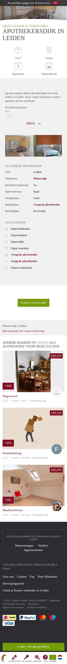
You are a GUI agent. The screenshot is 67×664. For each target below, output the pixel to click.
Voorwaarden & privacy (14, 604)
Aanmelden (14, 661)
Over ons (8, 576)
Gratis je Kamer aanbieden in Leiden (26, 590)
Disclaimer (33, 604)
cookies (25, 3)
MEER (31, 123)
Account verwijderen (36, 607)
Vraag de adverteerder (47, 204)
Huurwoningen (24, 545)
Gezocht (37, 661)
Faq (32, 576)
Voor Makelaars (47, 576)
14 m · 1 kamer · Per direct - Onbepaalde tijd (25, 515)
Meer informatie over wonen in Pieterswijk (23, 331)
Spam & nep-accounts (13, 607)
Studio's (43, 545)
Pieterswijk (40, 178)
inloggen (27, 661)
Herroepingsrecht (13, 583)
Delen (56, 356)
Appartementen (33, 550)
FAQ (45, 661)
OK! (55, 2)
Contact (22, 576)
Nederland (55, 600)
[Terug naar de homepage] (3, 659)
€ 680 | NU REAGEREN (33, 647)
